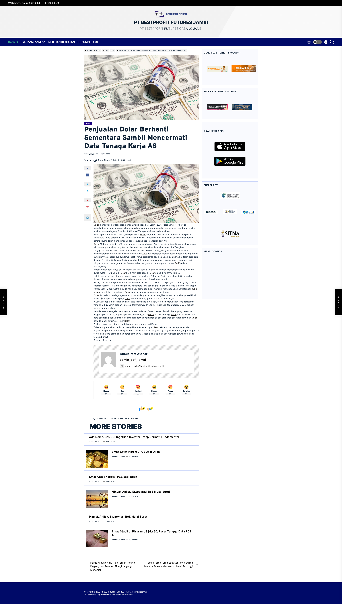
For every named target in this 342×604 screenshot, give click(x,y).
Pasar (123, 272)
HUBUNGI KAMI (87, 42)
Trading (88, 123)
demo (101, 419)
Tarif (144, 253)
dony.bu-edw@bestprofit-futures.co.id (144, 366)
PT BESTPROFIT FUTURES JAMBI (171, 22)
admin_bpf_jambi (91, 154)
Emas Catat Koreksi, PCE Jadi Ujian (136, 452)
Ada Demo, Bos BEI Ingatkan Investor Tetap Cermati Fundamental (134, 437)
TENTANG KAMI (31, 41)
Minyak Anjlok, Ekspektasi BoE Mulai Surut (141, 492)
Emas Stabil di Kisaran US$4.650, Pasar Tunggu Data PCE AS (151, 533)
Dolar (96, 224)
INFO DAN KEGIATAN (61, 42)
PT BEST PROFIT (110, 419)
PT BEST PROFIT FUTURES (128, 419)
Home (12, 42)
